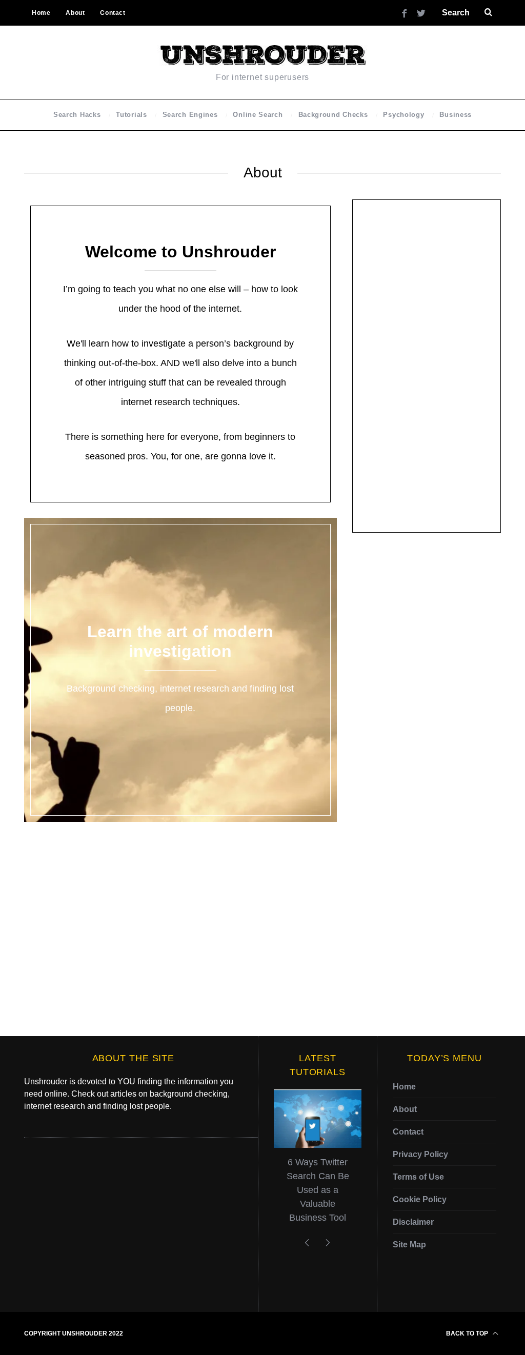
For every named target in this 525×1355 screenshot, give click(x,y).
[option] (318, 1161)
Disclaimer (413, 1222)
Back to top (468, 1333)
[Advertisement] (426, 366)
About (75, 12)
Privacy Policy (420, 1154)
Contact (112, 12)
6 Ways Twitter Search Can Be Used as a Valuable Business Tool (318, 1190)
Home (41, 12)
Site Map (409, 1244)
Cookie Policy (420, 1199)
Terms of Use (418, 1176)
